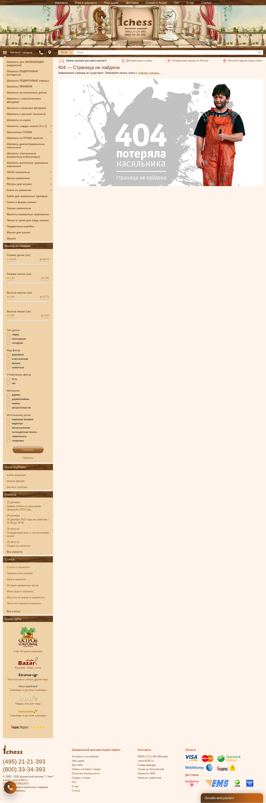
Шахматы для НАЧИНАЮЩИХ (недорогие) (25, 63)
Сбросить (27, 457)
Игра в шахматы (16, 579)
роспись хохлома (17, 487)
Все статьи (13, 611)
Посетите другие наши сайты (245, 60)
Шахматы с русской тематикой (26, 114)
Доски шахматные (18, 178)
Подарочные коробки (20, 226)
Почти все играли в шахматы (24, 603)
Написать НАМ (146, 773)
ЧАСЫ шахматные (18, 172)
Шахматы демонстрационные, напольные (26, 146)
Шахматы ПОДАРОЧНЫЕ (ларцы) (28, 80)
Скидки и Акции (81, 777)
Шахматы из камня (19, 120)
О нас (75, 786)
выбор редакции (16, 474)
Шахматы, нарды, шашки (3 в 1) (27, 126)
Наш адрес (78, 760)
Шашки (11, 238)
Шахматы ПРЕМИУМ (19, 86)
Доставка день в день (139, 60)
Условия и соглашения (85, 756)
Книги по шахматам (19, 190)
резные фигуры (16, 481)
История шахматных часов (22, 585)
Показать (28, 449)
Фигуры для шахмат (19, 184)
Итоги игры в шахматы (20, 591)
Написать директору (150, 777)
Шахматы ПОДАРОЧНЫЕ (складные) (22, 73)
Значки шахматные (19, 208)
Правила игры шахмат (20, 573)
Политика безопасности (86, 773)
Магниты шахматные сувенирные (28, 214)
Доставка (77, 764)
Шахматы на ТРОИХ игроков (25, 138)
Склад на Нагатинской (151, 769)
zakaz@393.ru (19, 780)
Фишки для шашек (18, 232)
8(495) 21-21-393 (147, 756)
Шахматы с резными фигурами (26, 108)
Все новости (14, 551)
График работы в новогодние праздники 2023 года (24, 508)
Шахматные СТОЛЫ (19, 132)
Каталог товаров (21, 52)
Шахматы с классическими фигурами (24, 100)
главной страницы (148, 72)
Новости (10, 494)
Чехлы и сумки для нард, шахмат (28, 220)
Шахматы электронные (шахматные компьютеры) (23, 155)
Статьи (9, 559)
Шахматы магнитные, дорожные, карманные (27, 164)
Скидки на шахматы (18, 545)
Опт (74, 782)
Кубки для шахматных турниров (27, 196)
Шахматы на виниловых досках (27, 92)
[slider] (7, 266)
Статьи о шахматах (18, 567)
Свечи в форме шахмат (21, 202)
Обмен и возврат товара (86, 769)
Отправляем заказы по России (190, 60)
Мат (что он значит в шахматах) (25, 597)
